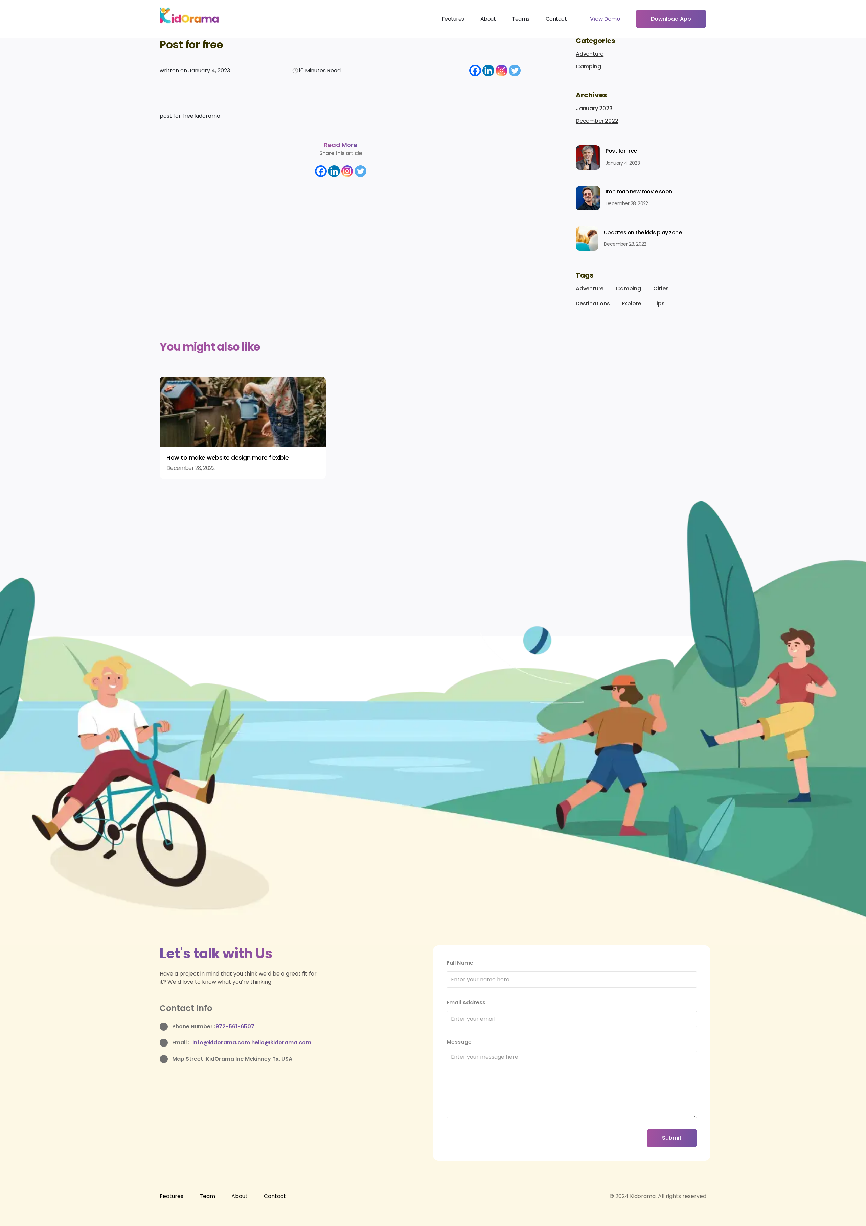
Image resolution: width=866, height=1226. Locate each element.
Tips (658, 303)
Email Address (466, 1002)
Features (453, 19)
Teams (520, 19)
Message (459, 1042)
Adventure (589, 54)
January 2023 (594, 108)
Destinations (593, 303)
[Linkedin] (488, 70)
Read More (340, 145)
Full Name (460, 963)
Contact (556, 19)
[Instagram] (501, 70)
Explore (631, 303)
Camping (588, 66)
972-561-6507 (234, 1026)
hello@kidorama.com (281, 1043)
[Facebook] (475, 70)
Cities (661, 288)
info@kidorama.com (221, 1043)
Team (207, 1196)
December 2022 (597, 121)
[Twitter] (515, 70)
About (488, 19)
